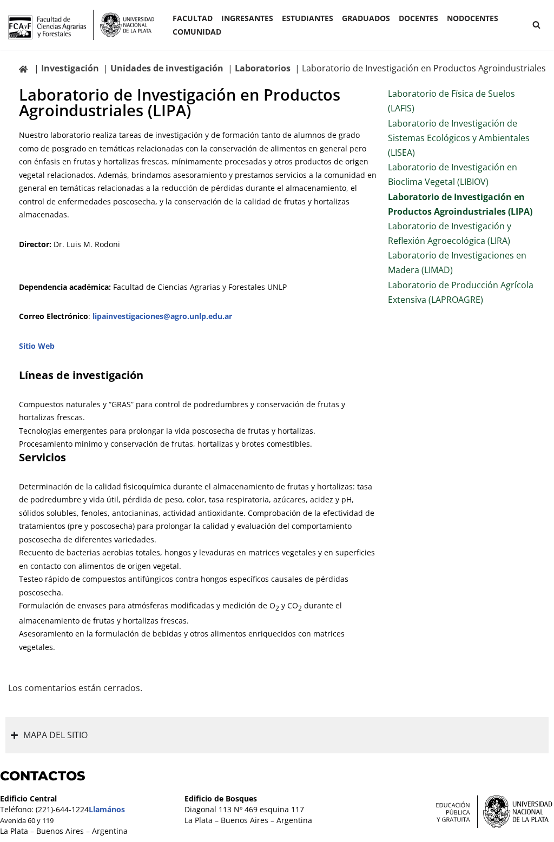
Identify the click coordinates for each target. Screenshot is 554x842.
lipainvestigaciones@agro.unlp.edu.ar (162, 316)
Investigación (70, 68)
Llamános (107, 809)
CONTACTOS (42, 776)
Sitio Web (37, 346)
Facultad (193, 18)
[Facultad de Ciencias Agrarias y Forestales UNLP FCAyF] (81, 25)
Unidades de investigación (166, 68)
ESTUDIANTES (307, 18)
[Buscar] (536, 25)
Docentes (418, 18)
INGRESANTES (247, 18)
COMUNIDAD (197, 31)
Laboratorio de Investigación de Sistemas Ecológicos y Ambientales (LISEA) (459, 137)
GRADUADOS (366, 18)
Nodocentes (472, 18)
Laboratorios (263, 68)
